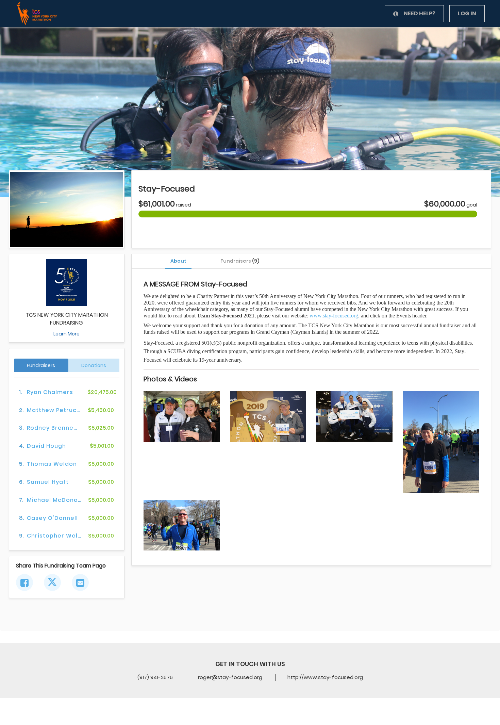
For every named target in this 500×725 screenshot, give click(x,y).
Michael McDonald (55, 500)
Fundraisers (240, 261)
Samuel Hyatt (48, 482)
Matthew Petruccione (60, 410)
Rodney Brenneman (57, 428)
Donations (93, 365)
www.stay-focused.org (334, 315)
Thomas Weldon (52, 464)
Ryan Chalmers (50, 392)
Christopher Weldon (58, 536)
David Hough (46, 446)
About (178, 261)
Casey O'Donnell (52, 518)
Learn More (66, 333)
